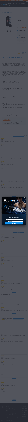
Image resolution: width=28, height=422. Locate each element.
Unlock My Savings (14, 223)
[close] (24, 197)
